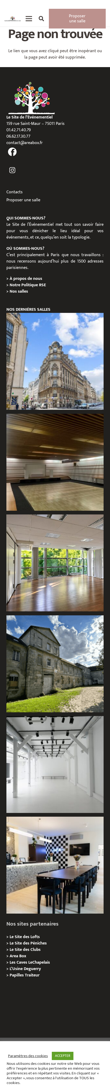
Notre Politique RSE (28, 285)
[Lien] (12, 18)
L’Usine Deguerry (25, 968)
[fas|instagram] (12, 171)
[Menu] (29, 18)
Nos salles (19, 291)
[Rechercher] (41, 19)
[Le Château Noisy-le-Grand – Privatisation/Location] (55, 462)
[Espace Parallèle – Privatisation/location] (55, 764)
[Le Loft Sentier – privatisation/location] (55, 865)
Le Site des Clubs (25, 949)
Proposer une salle (23, 200)
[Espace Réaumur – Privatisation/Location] (55, 361)
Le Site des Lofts (25, 936)
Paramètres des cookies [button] (28, 1056)
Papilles (17, 975)
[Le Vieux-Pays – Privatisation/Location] (55, 663)
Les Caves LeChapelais (30, 962)
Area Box (18, 956)
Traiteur (32, 975)
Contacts (14, 192)
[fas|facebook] (12, 152)
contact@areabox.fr (24, 142)
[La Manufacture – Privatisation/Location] (55, 562)
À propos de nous (26, 278)
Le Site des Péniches (28, 943)
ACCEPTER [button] (62, 1056)
